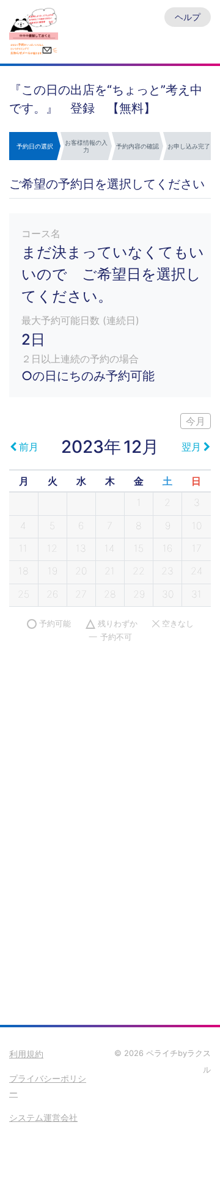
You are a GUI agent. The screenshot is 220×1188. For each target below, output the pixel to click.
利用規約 (26, 1054)
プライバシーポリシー (47, 1085)
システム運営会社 (43, 1117)
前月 (28, 447)
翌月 (191, 447)
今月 (195, 421)
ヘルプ (187, 17)
